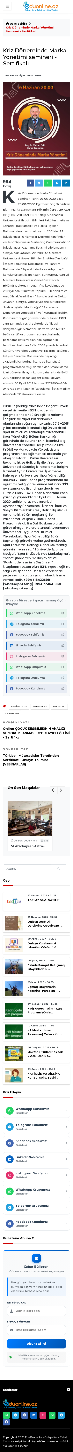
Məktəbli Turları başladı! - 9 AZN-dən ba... (46, 1053)
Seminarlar (19, 706)
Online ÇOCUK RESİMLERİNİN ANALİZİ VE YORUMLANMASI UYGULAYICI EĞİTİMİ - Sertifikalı (36, 730)
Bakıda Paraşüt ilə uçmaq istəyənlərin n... (46, 967)
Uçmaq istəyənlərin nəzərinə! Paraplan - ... (43, 988)
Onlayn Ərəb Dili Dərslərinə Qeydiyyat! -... (45, 923)
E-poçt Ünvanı (18, 1321)
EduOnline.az (33, 1437)
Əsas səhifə (18, 23)
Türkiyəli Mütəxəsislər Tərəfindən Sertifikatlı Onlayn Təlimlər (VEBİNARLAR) (31, 756)
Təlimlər (59, 706)
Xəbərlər (12, 713)
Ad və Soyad (16, 1302)
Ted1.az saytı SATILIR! (43, 900)
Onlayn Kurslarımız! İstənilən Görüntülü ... (43, 945)
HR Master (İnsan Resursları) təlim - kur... (44, 1032)
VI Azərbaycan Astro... (28, 846)
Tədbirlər (40, 706)
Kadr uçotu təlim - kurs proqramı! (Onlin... (44, 1010)
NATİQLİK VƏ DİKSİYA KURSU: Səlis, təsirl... (43, 1075)
